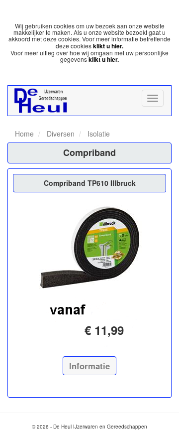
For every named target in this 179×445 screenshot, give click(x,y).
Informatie (89, 366)
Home (24, 134)
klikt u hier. (108, 45)
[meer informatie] (89, 247)
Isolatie (98, 134)
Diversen (60, 134)
